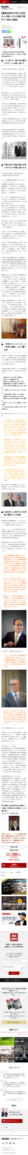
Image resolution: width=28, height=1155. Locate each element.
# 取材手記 (18, 872)
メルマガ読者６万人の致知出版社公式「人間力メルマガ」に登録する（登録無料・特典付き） (14, 955)
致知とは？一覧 (22, 1034)
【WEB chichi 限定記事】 (6, 27)
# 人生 (11, 872)
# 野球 (2, 875)
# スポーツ (3, 872)
